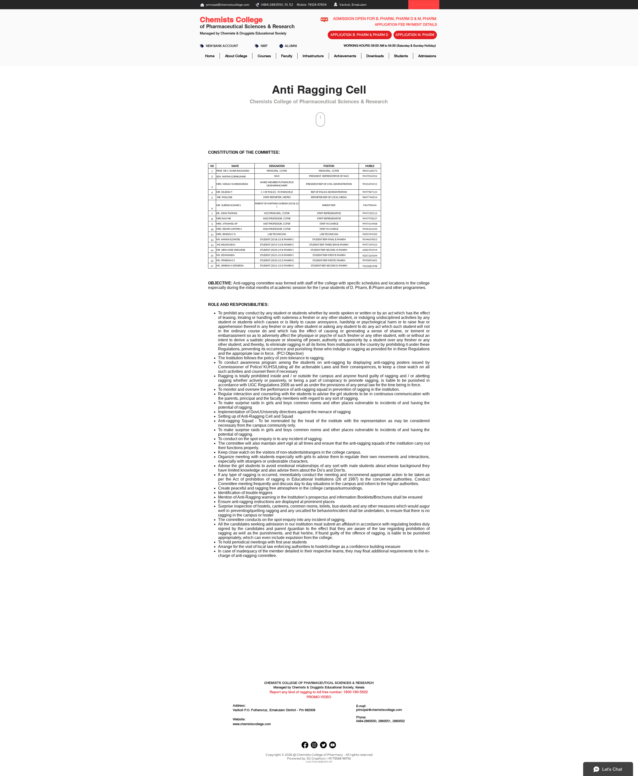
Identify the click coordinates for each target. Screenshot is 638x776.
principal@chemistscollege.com (227, 4)
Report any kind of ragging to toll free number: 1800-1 (312, 692)
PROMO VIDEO (319, 697)
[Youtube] (332, 745)
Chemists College (231, 19)
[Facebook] (305, 745)
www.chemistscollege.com (252, 724)
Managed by (210, 33)
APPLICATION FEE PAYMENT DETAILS (406, 24)
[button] (426, 4)
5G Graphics (316, 758)
